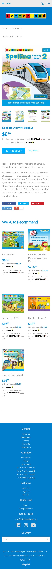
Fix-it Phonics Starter (26, 467)
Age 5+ (16, 28)
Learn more (46, 139)
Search (26, 505)
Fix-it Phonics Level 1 (26, 471)
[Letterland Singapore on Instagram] (26, 526)
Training (26, 440)
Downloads (26, 447)
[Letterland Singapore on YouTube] (33, 526)
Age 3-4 (26, 491)
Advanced (26, 464)
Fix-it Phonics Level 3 (26, 478)
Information (26, 437)
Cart (47, 3)
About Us (26, 434)
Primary (26, 461)
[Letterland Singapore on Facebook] (18, 526)
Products (26, 444)
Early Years (26, 457)
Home (4, 28)
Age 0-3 (26, 488)
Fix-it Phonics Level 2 (26, 474)
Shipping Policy (26, 508)
